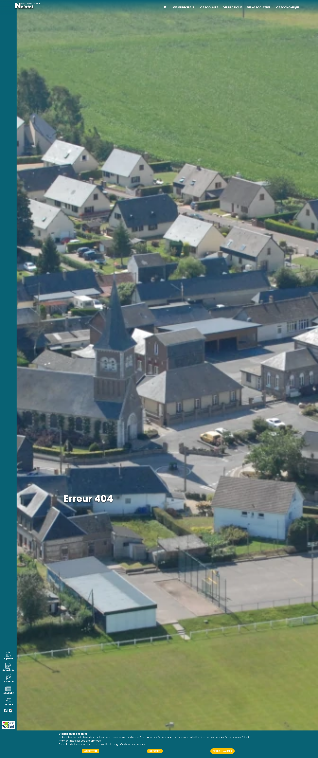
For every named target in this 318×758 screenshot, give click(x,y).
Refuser (154, 751)
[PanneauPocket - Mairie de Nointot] (10, 711)
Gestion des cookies (132, 744)
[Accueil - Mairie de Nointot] (165, 7)
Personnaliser (222, 751)
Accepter (90, 751)
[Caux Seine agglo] (8, 725)
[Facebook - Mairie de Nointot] (5, 711)
